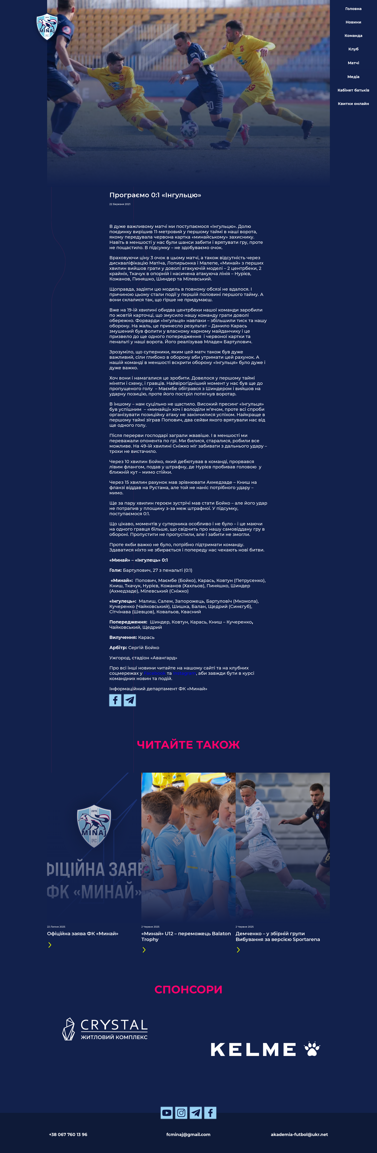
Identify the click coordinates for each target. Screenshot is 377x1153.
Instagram (184, 673)
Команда (353, 35)
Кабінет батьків (353, 90)
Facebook (155, 673)
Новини (353, 22)
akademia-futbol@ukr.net (299, 1134)
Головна (353, 8)
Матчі (353, 63)
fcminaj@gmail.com (188, 1134)
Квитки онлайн (353, 103)
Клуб (353, 49)
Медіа (353, 76)
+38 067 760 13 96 (68, 1134)
